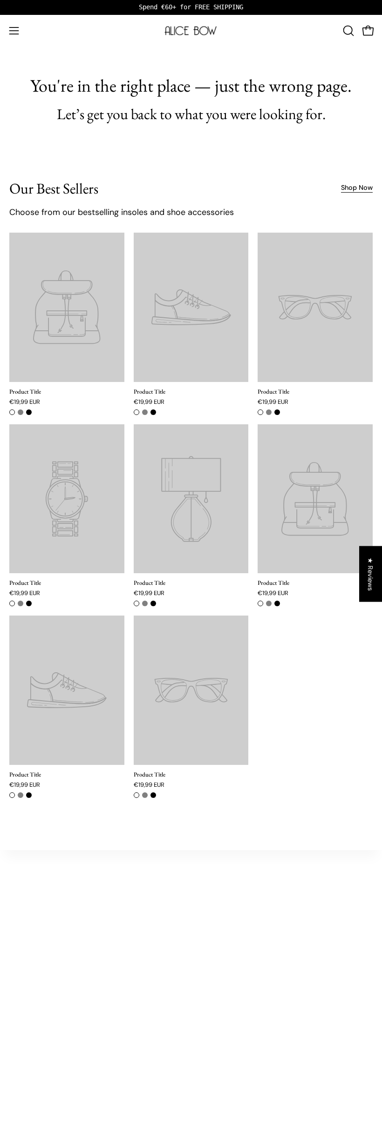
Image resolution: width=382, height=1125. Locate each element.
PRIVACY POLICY (31, 1032)
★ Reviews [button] (371, 573)
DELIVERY (22, 995)
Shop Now (357, 187)
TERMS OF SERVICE (35, 1044)
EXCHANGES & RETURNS (42, 1007)
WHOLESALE (26, 1019)
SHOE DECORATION (36, 923)
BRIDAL (19, 899)
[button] (347, 30)
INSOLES (21, 887)
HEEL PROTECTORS (35, 911)
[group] (191, 7)
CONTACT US (27, 982)
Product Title (25, 392)
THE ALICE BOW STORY (232, 887)
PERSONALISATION (35, 935)
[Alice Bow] (191, 31)
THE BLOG (214, 899)
